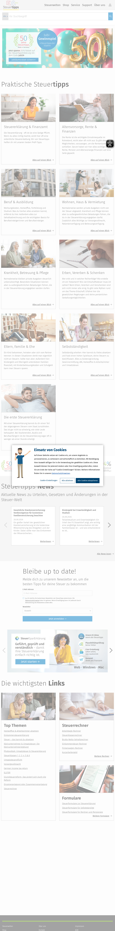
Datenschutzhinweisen (61, 473)
